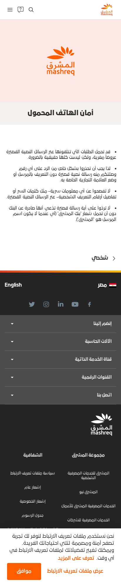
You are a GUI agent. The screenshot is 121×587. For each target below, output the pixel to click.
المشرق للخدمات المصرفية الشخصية (89, 476)
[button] (74, 571)
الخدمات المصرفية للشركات (88, 520)
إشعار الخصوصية (32, 501)
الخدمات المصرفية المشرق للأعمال (88, 506)
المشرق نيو (88, 492)
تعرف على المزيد (76, 558)
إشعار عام (32, 487)
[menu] (10, 10)
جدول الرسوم (32, 515)
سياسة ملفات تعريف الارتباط (32, 473)
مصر (102, 285)
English (13, 285)
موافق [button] (24, 571)
